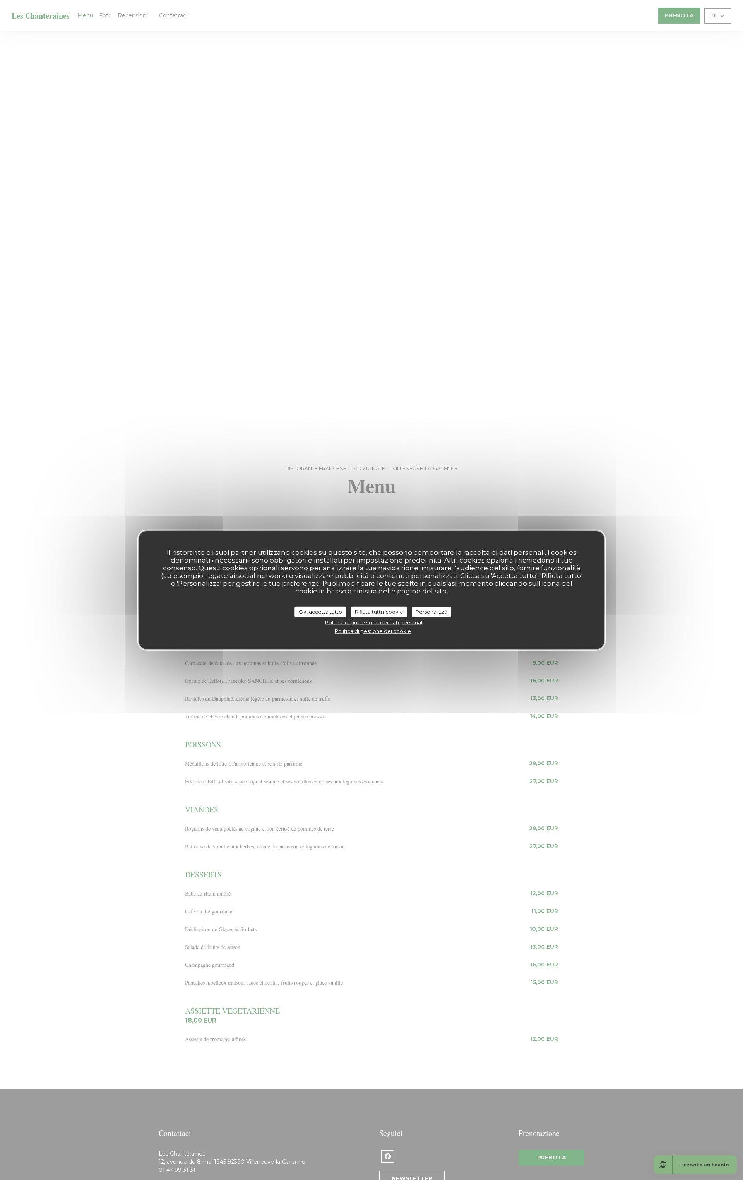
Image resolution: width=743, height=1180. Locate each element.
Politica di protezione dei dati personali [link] (374, 622)
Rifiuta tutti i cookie (379, 612)
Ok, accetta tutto (320, 612)
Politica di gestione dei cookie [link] (373, 631)
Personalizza (431, 612)
